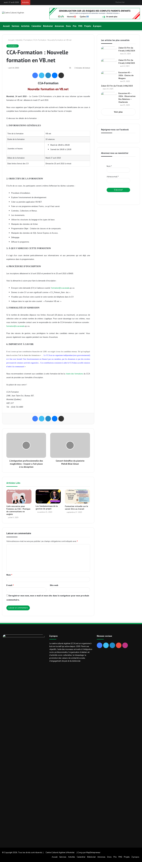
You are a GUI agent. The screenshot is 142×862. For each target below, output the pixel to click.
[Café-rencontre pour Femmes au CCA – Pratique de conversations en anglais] (18, 496)
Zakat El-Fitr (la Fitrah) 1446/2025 (117, 86)
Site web (54, 585)
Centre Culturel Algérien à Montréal (60, 852)
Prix (74, 26)
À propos (97, 26)
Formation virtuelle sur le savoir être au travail (76, 507)
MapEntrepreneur (93, 852)
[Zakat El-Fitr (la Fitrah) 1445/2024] (108, 52)
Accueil (6, 26)
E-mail (10, 585)
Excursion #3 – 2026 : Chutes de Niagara (126, 75)
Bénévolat (48, 26)
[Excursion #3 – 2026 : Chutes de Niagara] (108, 76)
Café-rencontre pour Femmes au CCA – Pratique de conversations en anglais (18, 510)
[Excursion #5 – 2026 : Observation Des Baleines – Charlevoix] (108, 97)
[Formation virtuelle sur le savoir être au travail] (77, 496)
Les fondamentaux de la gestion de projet (47, 507)
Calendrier (36, 26)
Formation (28, 40)
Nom (9, 575)
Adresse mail (113, 176)
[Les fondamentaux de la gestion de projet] (48, 496)
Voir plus (118, 112)
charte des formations (74, 374)
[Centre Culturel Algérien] (13, 12)
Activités (25, 26)
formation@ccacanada (60, 288)
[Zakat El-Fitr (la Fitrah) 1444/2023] (108, 64)
